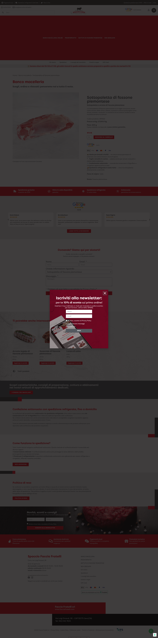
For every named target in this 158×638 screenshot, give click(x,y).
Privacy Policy (86, 321)
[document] (79, 319)
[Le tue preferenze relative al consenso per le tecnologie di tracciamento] (155, 635)
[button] (104, 293)
